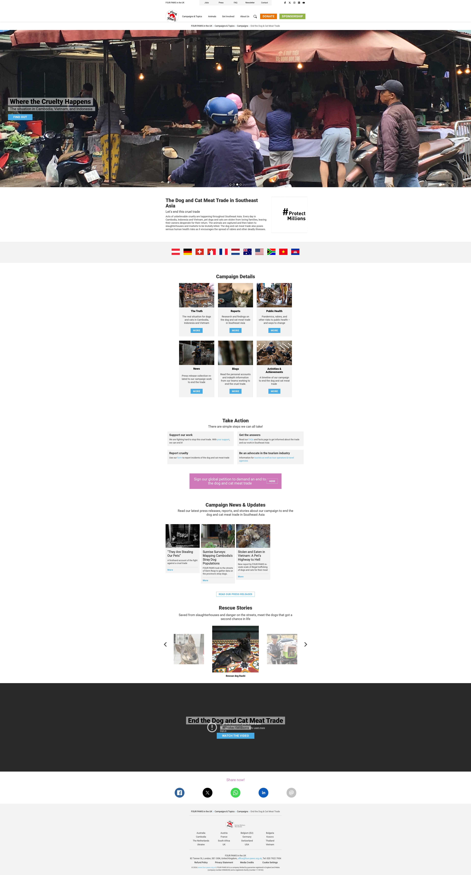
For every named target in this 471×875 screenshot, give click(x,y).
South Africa (224, 840)
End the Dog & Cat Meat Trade (265, 26)
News (196, 368)
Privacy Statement (224, 862)
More (196, 330)
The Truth (197, 311)
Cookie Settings (270, 862)
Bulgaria (270, 833)
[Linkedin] (299, 3)
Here (272, 481)
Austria (224, 833)
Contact (264, 2)
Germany (246, 836)
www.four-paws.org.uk (207, 867)
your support (223, 439)
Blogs (235, 368)
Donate (269, 16)
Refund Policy (201, 862)
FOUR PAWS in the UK (175, 2)
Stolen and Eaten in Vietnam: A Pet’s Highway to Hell (251, 555)
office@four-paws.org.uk (250, 858)
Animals (212, 16)
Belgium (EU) (247, 833)
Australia (201, 833)
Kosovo (270, 836)
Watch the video (235, 735)
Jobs (206, 2)
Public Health (274, 311)
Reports (235, 311)
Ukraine (201, 844)
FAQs (251, 439)
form (179, 457)
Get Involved (228, 16)
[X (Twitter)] (289, 3)
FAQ (235, 2)
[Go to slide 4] (241, 184)
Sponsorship (292, 16)
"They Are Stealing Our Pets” (180, 553)
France (224, 836)
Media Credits (247, 862)
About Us (244, 16)
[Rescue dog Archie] (282, 652)
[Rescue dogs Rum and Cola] (189, 652)
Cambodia (201, 836)
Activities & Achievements (274, 370)
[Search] (255, 17)
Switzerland (247, 840)
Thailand (270, 840)
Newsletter (250, 2)
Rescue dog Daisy (235, 675)
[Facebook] (285, 3)
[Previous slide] (165, 644)
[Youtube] (303, 3)
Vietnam (270, 844)
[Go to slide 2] (234, 184)
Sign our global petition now (37, 117)
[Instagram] (294, 3)
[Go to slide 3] (237, 184)
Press (221, 2)
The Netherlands (201, 840)
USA (247, 844)
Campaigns (242, 26)
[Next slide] (305, 644)
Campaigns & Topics (192, 16)
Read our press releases (235, 594)
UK (224, 844)
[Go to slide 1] (230, 184)
